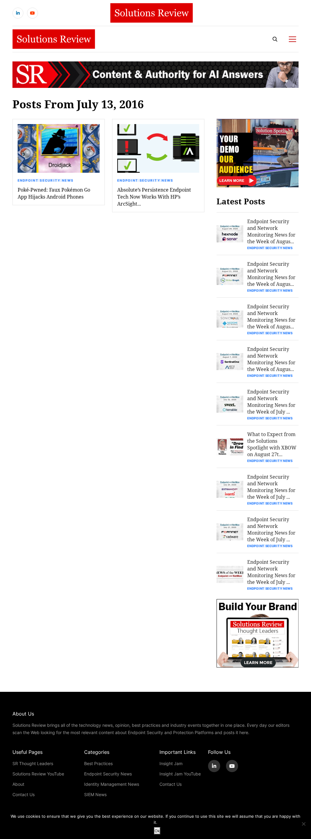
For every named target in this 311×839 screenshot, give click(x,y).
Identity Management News (111, 784)
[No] (303, 824)
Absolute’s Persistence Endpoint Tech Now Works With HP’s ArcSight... (154, 196)
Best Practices (98, 763)
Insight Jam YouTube (180, 774)
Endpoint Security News (46, 180)
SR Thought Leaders (32, 763)
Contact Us (23, 794)
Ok (157, 830)
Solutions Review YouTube (38, 774)
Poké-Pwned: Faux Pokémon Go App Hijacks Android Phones (54, 193)
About (18, 784)
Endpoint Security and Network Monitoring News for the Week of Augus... (271, 231)
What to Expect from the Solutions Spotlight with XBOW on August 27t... (271, 444)
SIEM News (95, 794)
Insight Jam (171, 763)
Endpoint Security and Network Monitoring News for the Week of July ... (271, 401)
